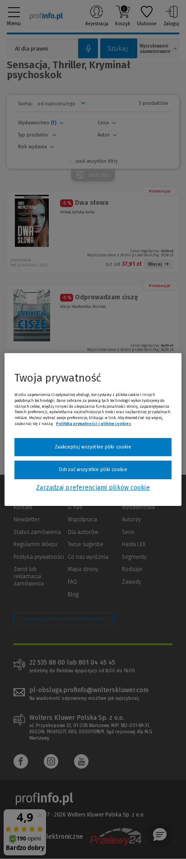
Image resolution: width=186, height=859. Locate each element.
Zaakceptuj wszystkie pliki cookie (93, 447)
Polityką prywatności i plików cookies (93, 423)
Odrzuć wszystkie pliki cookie (93, 469)
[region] (93, 429)
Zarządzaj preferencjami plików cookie (92, 487)
